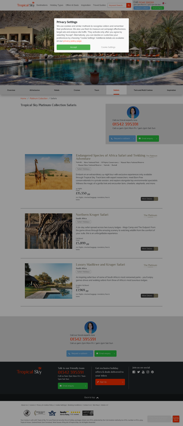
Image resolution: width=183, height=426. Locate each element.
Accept (73, 47)
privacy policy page (72, 41)
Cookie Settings (108, 47)
